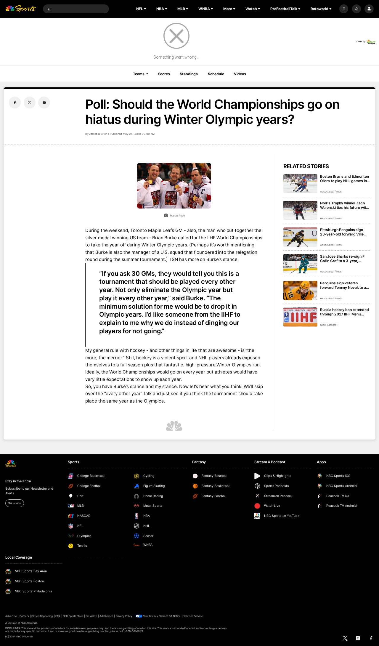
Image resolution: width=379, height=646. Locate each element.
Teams (138, 74)
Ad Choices (106, 616)
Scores (164, 74)
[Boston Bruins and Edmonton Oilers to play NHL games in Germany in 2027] (300, 183)
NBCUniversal (29, 622)
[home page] (20, 9)
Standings (189, 74)
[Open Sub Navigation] (145, 9)
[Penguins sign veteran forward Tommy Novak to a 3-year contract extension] (300, 290)
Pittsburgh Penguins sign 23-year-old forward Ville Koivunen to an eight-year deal (342, 231)
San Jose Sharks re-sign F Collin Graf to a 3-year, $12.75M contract (342, 258)
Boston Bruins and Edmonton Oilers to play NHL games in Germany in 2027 (344, 178)
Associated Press (331, 191)
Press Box (91, 616)
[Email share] (44, 102)
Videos (240, 74)
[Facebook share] (15, 102)
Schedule (216, 74)
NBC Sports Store (73, 616)
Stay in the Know (18, 481)
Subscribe (14, 503)
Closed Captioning (42, 616)
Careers (24, 616)
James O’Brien (98, 133)
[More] (343, 8)
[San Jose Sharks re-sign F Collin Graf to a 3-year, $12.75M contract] (300, 263)
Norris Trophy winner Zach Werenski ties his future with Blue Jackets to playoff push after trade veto (344, 205)
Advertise (11, 616)
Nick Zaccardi (328, 324)
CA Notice (175, 616)
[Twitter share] (30, 102)
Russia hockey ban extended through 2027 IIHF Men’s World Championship (344, 311)
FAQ (57, 616)
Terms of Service (193, 616)
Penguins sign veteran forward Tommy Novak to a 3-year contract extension (343, 285)
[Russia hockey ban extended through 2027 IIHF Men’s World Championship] (300, 317)
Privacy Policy (124, 616)
